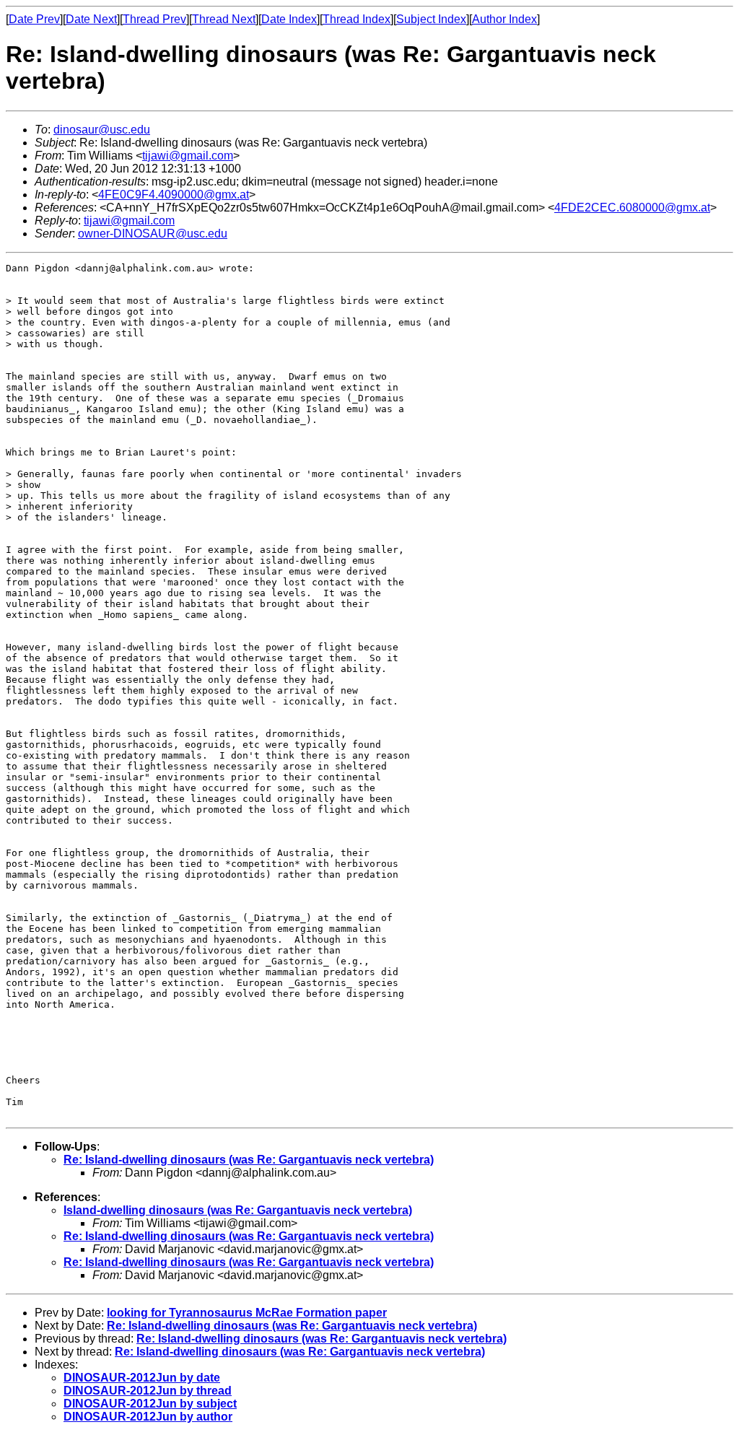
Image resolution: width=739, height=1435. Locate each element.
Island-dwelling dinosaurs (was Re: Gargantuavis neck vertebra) (238, 1210)
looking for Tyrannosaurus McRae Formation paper (247, 1313)
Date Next (91, 19)
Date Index (289, 19)
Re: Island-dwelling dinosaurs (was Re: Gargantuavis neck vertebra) (249, 1159)
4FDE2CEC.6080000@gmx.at (632, 207)
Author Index (504, 19)
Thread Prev (154, 19)
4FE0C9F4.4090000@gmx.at (173, 194)
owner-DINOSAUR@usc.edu (152, 233)
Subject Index (431, 19)
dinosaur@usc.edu (101, 129)
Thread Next (223, 19)
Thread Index (356, 19)
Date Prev (34, 19)
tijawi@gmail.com (187, 155)
